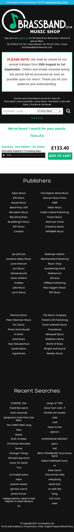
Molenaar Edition (55, 254)
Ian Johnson (19, 254)
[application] (36, 155)
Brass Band (9, 101)
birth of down (19, 438)
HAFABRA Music (55, 231)
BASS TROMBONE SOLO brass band (55, 454)
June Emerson (19, 263)
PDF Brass (54, 292)
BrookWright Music (19, 221)
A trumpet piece (18, 474)
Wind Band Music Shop (57, 2)
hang (55, 493)
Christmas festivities (18, 443)
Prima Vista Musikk (19, 329)
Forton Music (54, 217)
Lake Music (18, 287)
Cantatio (19, 231)
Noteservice (54, 273)
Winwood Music (55, 334)
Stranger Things (18, 453)
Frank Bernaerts (19, 407)
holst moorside (18, 412)
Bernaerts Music (18, 212)
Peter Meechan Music (18, 319)
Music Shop (54, 263)
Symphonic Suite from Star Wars (18, 419)
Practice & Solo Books (40, 104)
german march (18, 488)
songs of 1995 (55, 403)
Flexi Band (53, 101)
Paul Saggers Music (54, 287)
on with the (54, 488)
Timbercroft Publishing (54, 319)
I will (54, 422)
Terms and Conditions (11, 526)
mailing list (23, 38)
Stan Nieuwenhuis (18, 343)
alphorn (54, 431)
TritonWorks (55, 329)
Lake (54, 417)
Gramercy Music (54, 226)
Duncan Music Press (54, 197)
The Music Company (54, 315)
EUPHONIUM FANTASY (54, 438)
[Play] (4, 155)
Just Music (19, 268)
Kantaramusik (19, 273)
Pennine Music (18, 315)
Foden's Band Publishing (54, 212)
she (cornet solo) (54, 474)
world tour (55, 484)
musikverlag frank (54, 268)
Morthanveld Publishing (55, 258)
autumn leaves (18, 484)
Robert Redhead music (54, 460)
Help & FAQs (37, 118)
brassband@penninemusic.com (37, 47)
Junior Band (40, 101)
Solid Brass (18, 339)
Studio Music (18, 348)
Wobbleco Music (54, 339)
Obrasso (55, 278)
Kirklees (18, 282)
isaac (55, 503)
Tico (19, 467)
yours (54, 443)
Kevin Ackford (19, 278)
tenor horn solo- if (54, 407)
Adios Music (19, 193)
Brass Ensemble (25, 101)
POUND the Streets (55, 412)
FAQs (40, 526)
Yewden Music (54, 353)
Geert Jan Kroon (55, 221)
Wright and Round (54, 348)
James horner (19, 493)
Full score (54, 498)
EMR (54, 202)
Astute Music (18, 202)
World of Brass (54, 343)
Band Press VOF (19, 207)
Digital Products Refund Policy (59, 526)
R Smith (18, 334)
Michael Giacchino (18, 458)
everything (55, 479)
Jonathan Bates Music (18, 258)
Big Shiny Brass (19, 217)
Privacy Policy (30, 526)
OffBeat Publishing (55, 282)
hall (54, 448)
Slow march (54, 470)
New (18, 429)
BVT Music (19, 226)
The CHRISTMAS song (18, 425)
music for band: (19, 462)
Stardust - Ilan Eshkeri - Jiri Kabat (23, 146)
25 (18, 506)
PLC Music (19, 324)
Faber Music (55, 207)
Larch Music (19, 292)
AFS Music (19, 197)
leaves (18, 434)
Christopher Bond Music (55, 193)
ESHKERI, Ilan (19, 403)
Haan (19, 479)
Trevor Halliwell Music (54, 324)
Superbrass (18, 353)
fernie (18, 448)
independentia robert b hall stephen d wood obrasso (19, 500)
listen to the (55, 427)
